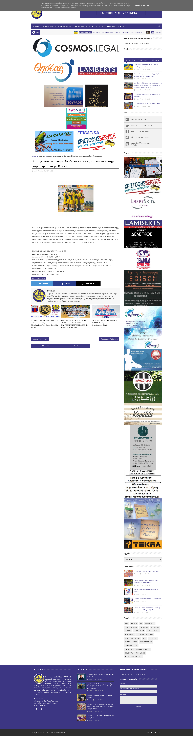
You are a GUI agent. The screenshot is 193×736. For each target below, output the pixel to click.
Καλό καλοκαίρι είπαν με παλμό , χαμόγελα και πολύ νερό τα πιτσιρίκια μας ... (147, 32)
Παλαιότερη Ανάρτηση (109, 339)
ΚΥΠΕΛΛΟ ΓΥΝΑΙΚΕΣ (145, 634)
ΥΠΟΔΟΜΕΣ (140, 653)
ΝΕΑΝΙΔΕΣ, (49, 171)
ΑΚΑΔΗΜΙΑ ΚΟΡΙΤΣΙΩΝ (52, 32)
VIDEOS (121, 26)
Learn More (140, 5)
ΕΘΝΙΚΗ (128, 631)
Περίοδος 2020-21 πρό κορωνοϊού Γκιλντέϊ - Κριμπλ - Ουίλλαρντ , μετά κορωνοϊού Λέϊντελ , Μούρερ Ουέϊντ (100, 706)
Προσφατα (130, 60)
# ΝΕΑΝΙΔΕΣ (41, 278)
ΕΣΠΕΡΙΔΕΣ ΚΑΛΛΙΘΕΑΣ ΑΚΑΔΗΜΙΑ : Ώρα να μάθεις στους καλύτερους (84, 32)
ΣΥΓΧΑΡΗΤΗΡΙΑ (146, 642)
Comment (90, 284)
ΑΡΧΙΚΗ (36, 26)
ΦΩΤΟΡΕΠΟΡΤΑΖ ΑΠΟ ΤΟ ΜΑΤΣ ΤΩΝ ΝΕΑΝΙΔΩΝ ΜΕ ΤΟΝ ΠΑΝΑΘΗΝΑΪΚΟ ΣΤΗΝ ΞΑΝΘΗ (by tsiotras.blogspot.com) (74, 324)
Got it (149, 5)
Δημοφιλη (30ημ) (143, 60)
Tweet (45, 284)
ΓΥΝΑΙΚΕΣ (144, 627)
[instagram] (148, 732)
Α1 (141, 623)
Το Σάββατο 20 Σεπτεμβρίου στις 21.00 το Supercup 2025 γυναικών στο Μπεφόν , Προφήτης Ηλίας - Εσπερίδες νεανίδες (44, 324)
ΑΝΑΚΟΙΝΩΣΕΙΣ (49, 26)
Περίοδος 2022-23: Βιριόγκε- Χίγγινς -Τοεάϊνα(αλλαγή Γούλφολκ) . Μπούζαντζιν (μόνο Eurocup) (100, 686)
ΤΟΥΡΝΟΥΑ (110, 26)
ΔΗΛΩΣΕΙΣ (155, 627)
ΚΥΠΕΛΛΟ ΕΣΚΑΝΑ (132, 638)
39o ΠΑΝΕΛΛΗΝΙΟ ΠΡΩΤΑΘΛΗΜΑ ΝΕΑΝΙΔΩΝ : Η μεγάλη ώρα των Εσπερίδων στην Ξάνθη (105, 323)
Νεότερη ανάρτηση (40, 339)
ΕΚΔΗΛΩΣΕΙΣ (81, 26)
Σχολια (155, 60)
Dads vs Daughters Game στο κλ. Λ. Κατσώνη (147, 598)
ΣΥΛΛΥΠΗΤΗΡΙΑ (131, 645)
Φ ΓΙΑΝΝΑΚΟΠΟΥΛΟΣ (133, 657)
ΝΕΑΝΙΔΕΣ (42, 156)
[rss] (159, 732)
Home (34, 156)
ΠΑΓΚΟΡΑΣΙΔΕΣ (131, 642)
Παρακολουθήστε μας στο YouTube (140, 144)
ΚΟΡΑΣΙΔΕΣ (129, 634)
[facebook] (36, 708)
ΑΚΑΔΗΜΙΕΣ (149, 623)
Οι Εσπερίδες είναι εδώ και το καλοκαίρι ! (146, 571)
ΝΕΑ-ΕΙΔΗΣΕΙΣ (64, 26)
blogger (75, 346)
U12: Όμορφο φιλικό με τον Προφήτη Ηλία (147, 103)
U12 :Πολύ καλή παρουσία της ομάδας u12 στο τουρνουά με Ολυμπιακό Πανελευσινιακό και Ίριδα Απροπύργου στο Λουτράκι (148, 85)
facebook (45, 346)
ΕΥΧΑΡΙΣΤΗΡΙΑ (153, 631)
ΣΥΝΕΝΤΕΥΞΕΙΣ (96, 26)
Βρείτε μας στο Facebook (140, 131)
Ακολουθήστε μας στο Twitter (142, 125)
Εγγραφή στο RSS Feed (139, 119)
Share (67, 284)
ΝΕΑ (144, 638)
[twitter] (41, 708)
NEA (119, 32)
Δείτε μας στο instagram (140, 137)
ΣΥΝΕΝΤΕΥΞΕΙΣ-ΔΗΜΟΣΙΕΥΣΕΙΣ (137, 649)
